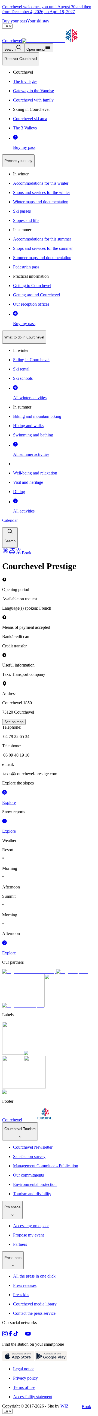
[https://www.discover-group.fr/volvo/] (29, 971)
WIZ (64, 1406)
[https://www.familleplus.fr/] (52, 1053)
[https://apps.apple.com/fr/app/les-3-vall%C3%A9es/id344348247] (18, 1359)
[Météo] (18, 553)
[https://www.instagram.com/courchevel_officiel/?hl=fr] (5, 1335)
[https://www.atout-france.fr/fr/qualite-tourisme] (13, 1053)
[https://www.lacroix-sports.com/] (23, 1005)
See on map (13, 722)
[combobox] (49, 300)
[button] (10, 537)
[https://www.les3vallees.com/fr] (35, 1087)
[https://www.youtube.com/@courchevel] (28, 1335)
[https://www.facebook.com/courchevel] (10, 1335)
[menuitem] (20, 58)
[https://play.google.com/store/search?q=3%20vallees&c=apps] (51, 1359)
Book (86, 1406)
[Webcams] (5, 553)
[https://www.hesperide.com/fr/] (72, 971)
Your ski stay (38, 21)
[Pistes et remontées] (12, 553)
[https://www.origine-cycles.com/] (55, 1005)
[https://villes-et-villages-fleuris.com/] (41, 1092)
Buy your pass (14, 21)
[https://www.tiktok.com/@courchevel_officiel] (16, 1335)
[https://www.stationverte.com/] (13, 1087)
